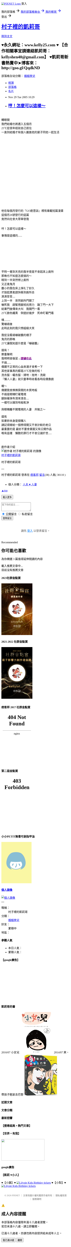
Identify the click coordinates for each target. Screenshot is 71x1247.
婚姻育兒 (29, 76)
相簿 (11, 82)
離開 (20, 1240)
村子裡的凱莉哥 (20, 27)
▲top (4, 490)
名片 (11, 91)
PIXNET (16, 1195)
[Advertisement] (35, 172)
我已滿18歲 (8, 1240)
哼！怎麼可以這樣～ (26, 105)
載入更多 (7, 497)
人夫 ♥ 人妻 (30, 484)
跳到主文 (6, 36)
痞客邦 (34, 474)
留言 (42, 474)
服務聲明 (36, 1199)
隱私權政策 (61, 1195)
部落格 (12, 87)
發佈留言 (7, 518)
